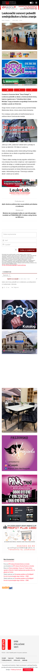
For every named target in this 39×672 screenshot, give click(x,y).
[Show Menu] (36, 2)
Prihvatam (28, 669)
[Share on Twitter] (19, 90)
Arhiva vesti (17, 660)
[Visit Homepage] (9, 3)
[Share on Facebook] (7, 90)
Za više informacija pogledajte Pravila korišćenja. (14, 265)
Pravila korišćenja (20, 658)
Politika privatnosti (6, 660)
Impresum (11, 658)
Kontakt (4, 658)
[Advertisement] (19, 612)
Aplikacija (24, 660)
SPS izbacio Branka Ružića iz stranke (18, 564)
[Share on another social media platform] (31, 90)
